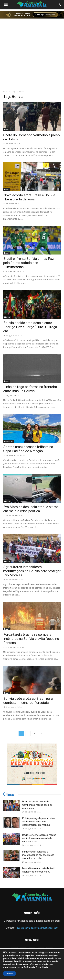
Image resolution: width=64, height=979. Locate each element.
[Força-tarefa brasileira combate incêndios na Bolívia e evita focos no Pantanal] (32, 616)
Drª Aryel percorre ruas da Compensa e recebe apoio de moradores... (37, 804)
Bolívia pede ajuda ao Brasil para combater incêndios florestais (28, 701)
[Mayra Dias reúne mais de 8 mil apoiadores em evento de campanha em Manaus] (11, 872)
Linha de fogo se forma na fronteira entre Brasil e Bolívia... (30, 389)
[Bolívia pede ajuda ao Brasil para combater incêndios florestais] (32, 680)
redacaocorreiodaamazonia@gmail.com (37, 927)
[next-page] (41, 733)
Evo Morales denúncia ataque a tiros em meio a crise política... (31, 509)
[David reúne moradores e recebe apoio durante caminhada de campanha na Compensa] (11, 839)
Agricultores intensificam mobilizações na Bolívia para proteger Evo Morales (32, 571)
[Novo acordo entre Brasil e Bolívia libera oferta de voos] (32, 176)
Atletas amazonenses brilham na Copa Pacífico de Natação (28, 449)
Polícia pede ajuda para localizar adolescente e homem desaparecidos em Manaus (38, 821)
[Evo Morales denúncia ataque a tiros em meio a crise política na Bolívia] (32, 488)
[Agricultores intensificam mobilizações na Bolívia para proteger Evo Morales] (32, 548)
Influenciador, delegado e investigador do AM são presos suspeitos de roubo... (38, 855)
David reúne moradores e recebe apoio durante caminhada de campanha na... (39, 838)
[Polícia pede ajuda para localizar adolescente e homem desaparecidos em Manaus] (11, 822)
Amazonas (8, 441)
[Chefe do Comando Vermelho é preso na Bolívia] (32, 116)
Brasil (6, 129)
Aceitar (9, 973)
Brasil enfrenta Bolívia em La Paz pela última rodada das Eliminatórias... (28, 263)
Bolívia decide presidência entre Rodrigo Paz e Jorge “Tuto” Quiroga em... (30, 327)
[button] (5, 4)
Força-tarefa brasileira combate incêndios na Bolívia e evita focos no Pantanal (31, 639)
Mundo (7, 317)
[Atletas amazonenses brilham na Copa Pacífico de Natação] (32, 428)
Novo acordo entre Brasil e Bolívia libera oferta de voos (29, 197)
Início (5, 91)
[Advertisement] (32, 53)
